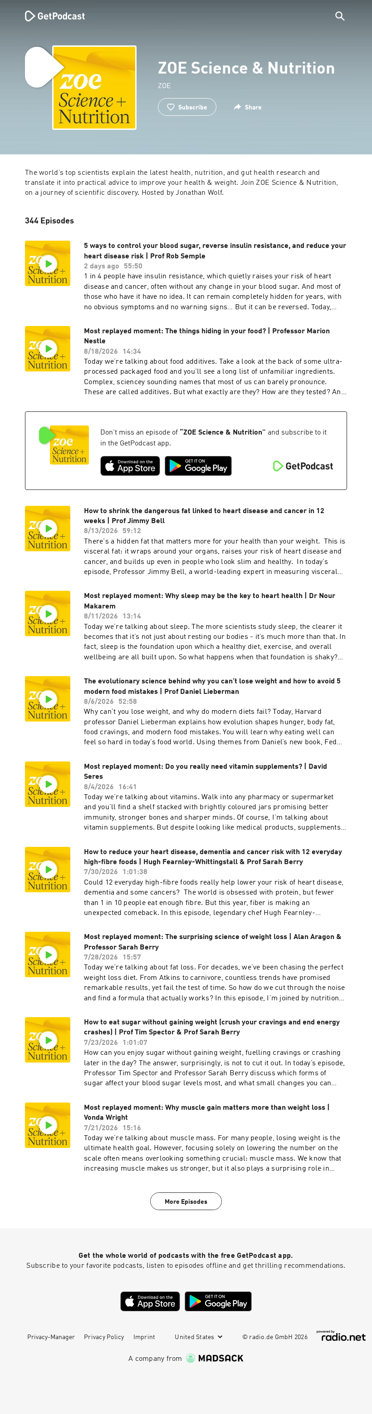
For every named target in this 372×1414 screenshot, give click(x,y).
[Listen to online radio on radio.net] (341, 1336)
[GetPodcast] (49, 16)
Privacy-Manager (51, 1337)
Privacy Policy (104, 1337)
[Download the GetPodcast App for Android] (198, 466)
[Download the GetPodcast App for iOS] (130, 466)
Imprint (144, 1337)
